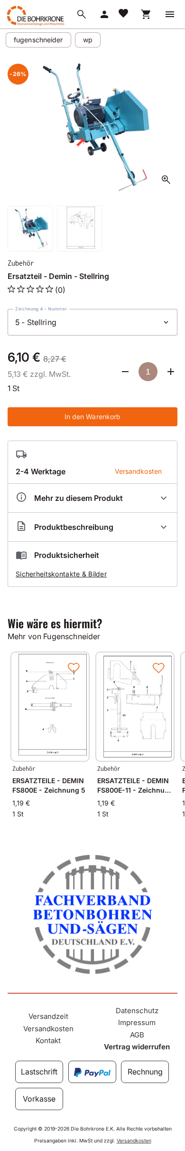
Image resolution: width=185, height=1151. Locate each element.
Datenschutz (137, 1010)
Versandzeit (48, 1016)
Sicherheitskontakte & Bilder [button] (61, 574)
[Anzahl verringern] (125, 371)
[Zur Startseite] (34, 25)
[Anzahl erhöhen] (170, 371)
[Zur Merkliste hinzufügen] (73, 667)
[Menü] (169, 14)
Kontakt (48, 1040)
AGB (137, 1034)
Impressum (137, 1022)
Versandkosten (48, 1028)
